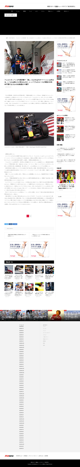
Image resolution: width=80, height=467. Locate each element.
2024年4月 (21, 385)
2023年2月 (21, 414)
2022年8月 (21, 427)
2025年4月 (21, 360)
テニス (30, 11)
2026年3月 (21, 336)
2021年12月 (21, 444)
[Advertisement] (40, 26)
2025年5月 (21, 357)
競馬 (44, 343)
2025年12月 (21, 343)
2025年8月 (21, 351)
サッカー (18, 11)
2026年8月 (21, 326)
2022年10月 (21, 423)
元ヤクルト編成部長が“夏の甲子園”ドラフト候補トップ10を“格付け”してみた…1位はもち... (69, 71)
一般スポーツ (66, 11)
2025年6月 (21, 355)
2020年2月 (21, 448)
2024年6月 (21, 381)
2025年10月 (21, 347)
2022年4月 (21, 435)
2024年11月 (21, 370)
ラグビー (43, 11)
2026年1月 (21, 341)
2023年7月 (21, 404)
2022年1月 (21, 442)
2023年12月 (21, 393)
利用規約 (25, 455)
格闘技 (24, 11)
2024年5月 (21, 383)
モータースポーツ (10, 15)
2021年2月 (21, 446)
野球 (12, 11)
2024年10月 (21, 372)
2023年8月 (21, 402)
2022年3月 (21, 437)
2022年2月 (21, 440)
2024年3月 (21, 387)
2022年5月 (21, 433)
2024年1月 (21, 391)
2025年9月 (21, 349)
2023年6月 (21, 406)
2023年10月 (21, 397)
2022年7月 (21, 429)
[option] (8, 315)
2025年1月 (21, 366)
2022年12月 (21, 418)
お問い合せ (41, 455)
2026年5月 (21, 332)
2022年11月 (21, 421)
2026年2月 (21, 339)
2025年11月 (21, 345)
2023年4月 (21, 410)
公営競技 (58, 11)
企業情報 (46, 455)
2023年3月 (21, 412)
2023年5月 (21, 408)
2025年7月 (21, 353)
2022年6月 (21, 431)
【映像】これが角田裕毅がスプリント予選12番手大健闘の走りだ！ (68, 83)
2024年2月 (21, 389)
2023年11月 (21, 395)
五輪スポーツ (50, 11)
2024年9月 (21, 374)
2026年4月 (21, 334)
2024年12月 (21, 368)
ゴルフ (36, 11)
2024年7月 (21, 379)
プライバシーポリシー (33, 455)
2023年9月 (21, 400)
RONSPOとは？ (19, 455)
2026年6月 (21, 330)
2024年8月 (21, 376)
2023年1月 (21, 416)
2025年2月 (21, 364)
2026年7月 (21, 328)
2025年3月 (21, 362)
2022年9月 (21, 425)
